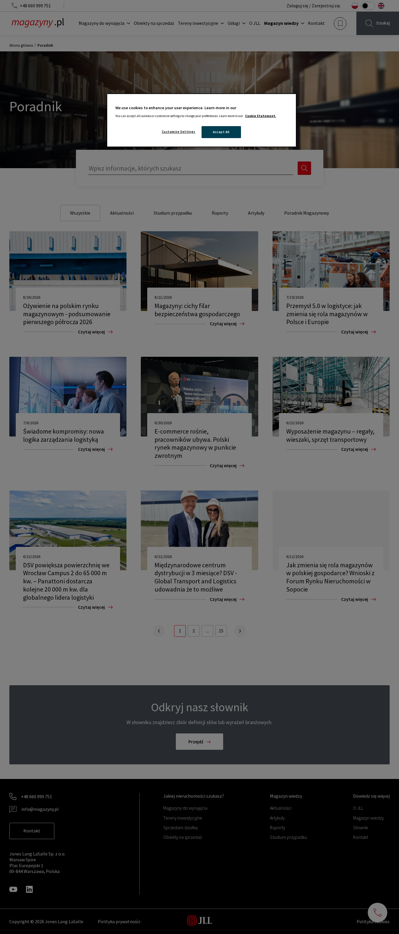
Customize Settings (178, 132)
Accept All (221, 132)
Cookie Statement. (260, 116)
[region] (201, 120)
